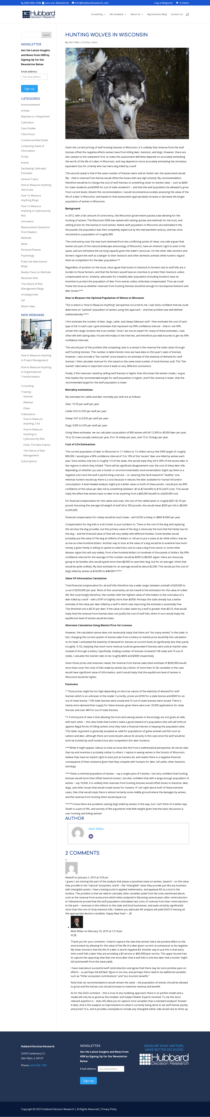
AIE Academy (116, 14)
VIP (23, 300)
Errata (24, 156)
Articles (86, 42)
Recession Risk (29, 278)
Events (25, 162)
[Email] (91, 836)
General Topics (29, 179)
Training (26, 392)
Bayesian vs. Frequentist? (35, 116)
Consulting (97, 14)
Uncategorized (29, 294)
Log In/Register (164, 3)
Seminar (28, 396)
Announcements (30, 104)
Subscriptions (29, 461)
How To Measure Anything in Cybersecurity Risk (36, 210)
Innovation (27, 221)
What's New (28, 306)
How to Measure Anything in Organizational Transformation (36, 372)
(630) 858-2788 (32, 2)
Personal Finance (31, 249)
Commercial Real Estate (34, 140)
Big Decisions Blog (157, 14)
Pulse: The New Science (36, 444)
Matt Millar (74, 42)
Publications (28, 414)
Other (26, 408)
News (94, 42)
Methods (26, 238)
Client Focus (28, 134)
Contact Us (177, 14)
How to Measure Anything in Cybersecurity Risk (34, 434)
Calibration (27, 122)
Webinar (28, 402)
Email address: (29, 71)
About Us (135, 14)
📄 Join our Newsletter (55, 2)
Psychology (27, 255)
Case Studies (28, 128)
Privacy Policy (109, 1109)
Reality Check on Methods (36, 272)
